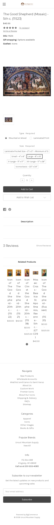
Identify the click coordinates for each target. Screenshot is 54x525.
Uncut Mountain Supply (27, 442)
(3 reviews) (24, 28)
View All (27, 445)
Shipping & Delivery (27, 398)
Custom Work (27, 388)
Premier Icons (27, 391)
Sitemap (27, 404)
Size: (27, 146)
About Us (27, 385)
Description (27, 221)
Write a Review (10, 31)
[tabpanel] (10, 295)
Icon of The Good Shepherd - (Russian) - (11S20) (44, 300)
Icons (27, 422)
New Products (27, 376)
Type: (27, 133)
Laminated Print (41, 138)
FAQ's (27, 401)
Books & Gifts (27, 428)
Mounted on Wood (17, 138)
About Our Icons (27, 395)
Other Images (27, 425)
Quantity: (27, 175)
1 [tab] (27, 344)
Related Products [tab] (27, 261)
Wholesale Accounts (27, 379)
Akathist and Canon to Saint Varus (27, 382)
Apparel (27, 418)
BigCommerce (32, 515)
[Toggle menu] (4, 4)
